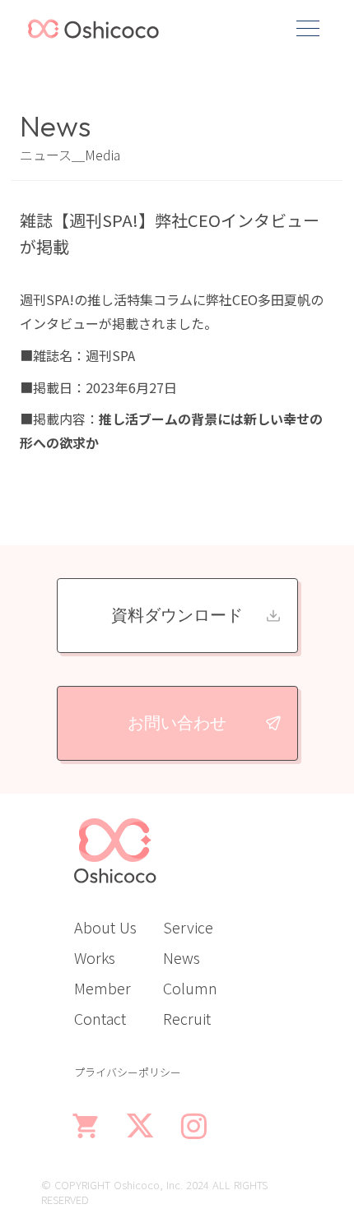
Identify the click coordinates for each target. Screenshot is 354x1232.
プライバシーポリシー (127, 1072)
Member (102, 987)
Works (94, 957)
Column (190, 987)
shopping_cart (86, 1126)
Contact (100, 1018)
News (181, 957)
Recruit (187, 1018)
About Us (105, 927)
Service (188, 927)
